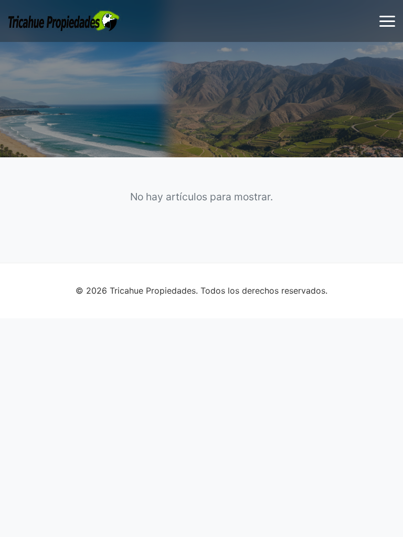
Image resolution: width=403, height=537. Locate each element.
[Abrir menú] (387, 21)
